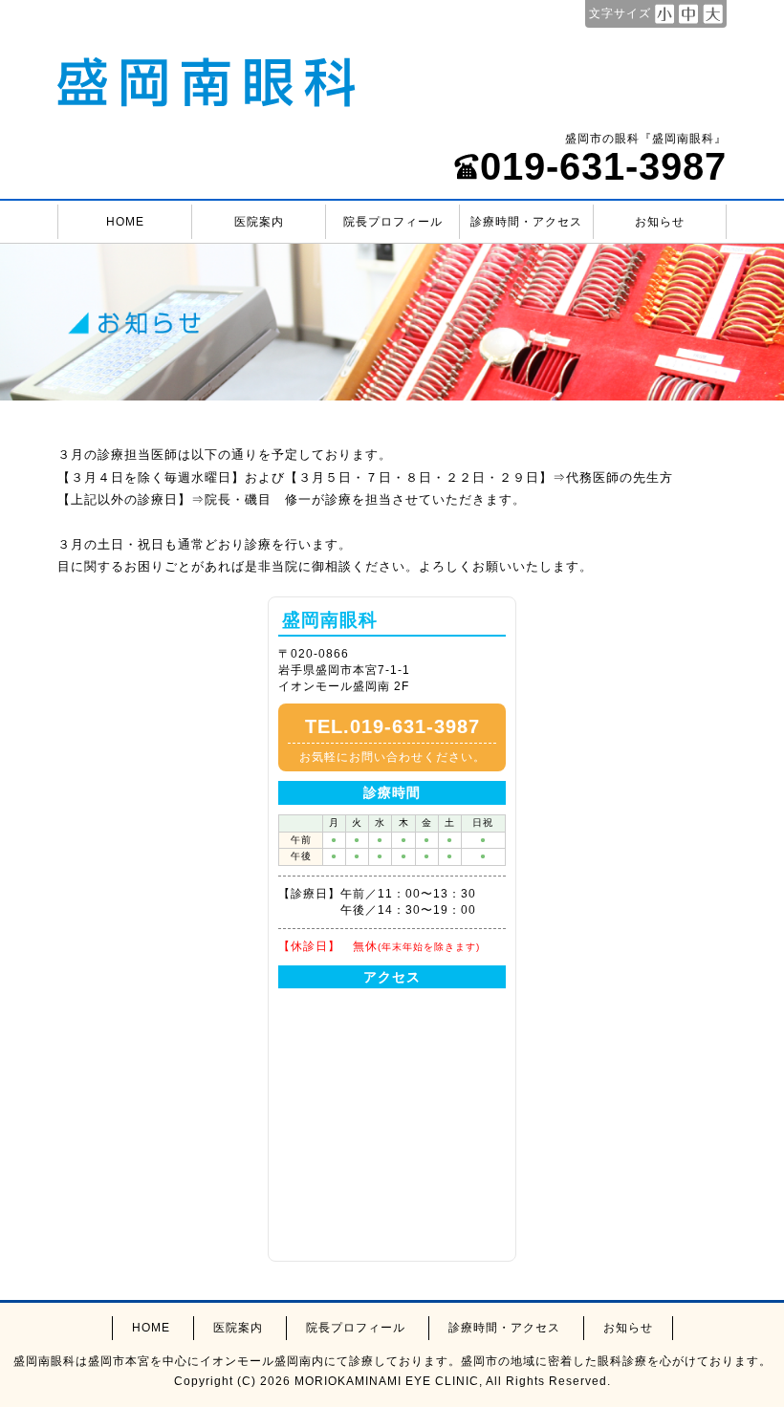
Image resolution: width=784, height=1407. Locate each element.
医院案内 (259, 221)
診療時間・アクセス (526, 221)
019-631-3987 (603, 166)
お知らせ (660, 221)
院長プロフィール (393, 221)
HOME (125, 221)
